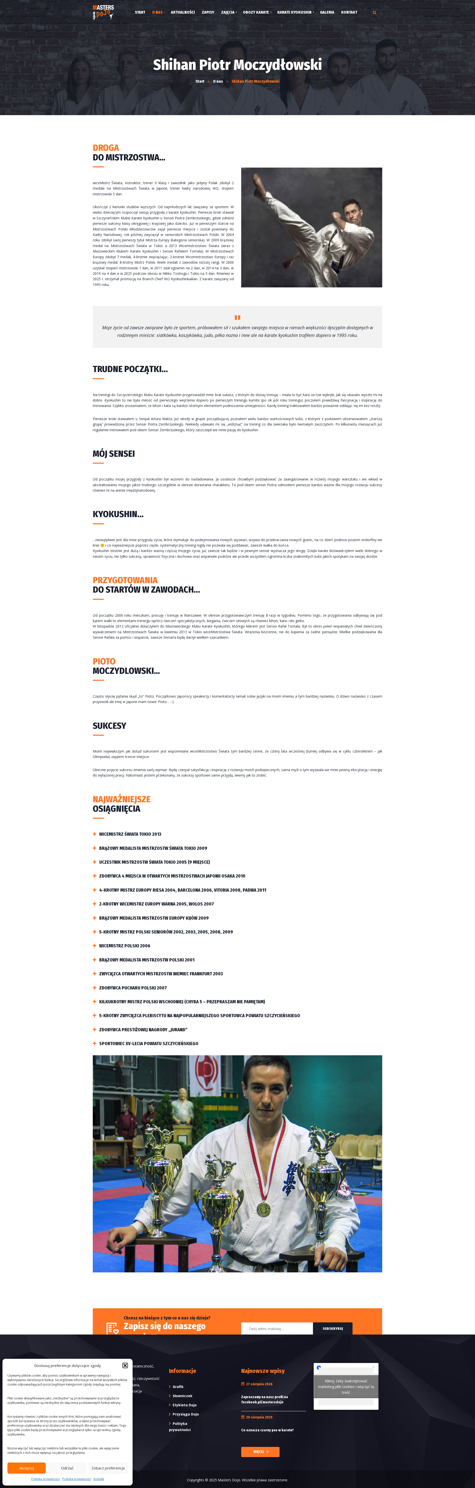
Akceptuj (26, 1467)
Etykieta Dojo (185, 1405)
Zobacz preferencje (108, 1467)
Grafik (178, 1386)
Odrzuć (67, 1467)
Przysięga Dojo (186, 1414)
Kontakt (99, 1479)
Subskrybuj (333, 1329)
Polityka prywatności (45, 1479)
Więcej (259, 1452)
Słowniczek (182, 1395)
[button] (125, 1365)
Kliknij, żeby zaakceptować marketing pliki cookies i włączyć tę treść (346, 1386)
